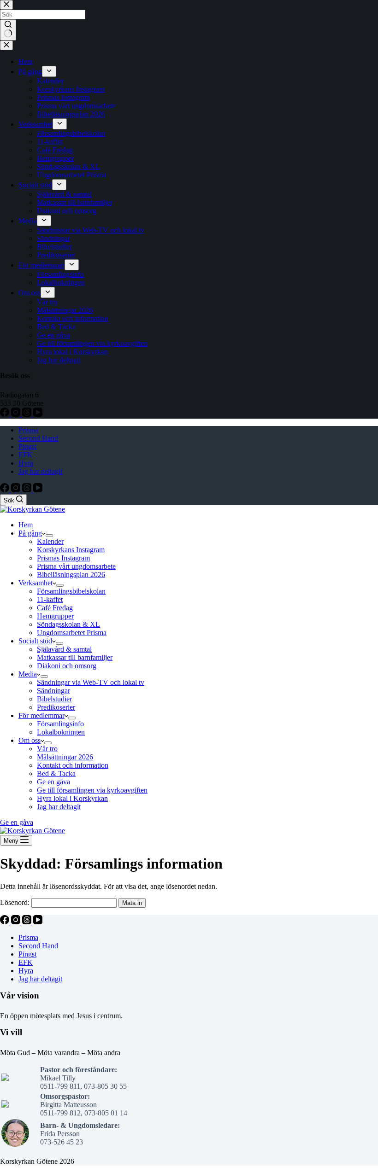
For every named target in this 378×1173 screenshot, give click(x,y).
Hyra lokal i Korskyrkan (72, 798)
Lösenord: (15, 902)
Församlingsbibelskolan (71, 591)
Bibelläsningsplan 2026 (71, 574)
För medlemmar (41, 715)
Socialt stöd (35, 641)
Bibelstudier (54, 699)
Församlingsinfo (60, 724)
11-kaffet (50, 599)
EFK (25, 455)
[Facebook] (5, 490)
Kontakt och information (72, 765)
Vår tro (47, 749)
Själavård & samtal (64, 649)
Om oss (29, 740)
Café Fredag (55, 608)
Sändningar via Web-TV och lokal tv (90, 682)
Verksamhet (35, 583)
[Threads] (27, 490)
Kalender (50, 541)
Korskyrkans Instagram (71, 550)
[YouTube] (37, 490)
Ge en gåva (53, 782)
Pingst (27, 446)
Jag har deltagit (40, 471)
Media (27, 674)
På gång (30, 533)
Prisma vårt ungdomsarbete (76, 566)
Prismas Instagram (63, 558)
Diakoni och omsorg (66, 666)
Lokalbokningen (61, 732)
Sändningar (53, 690)
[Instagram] (16, 490)
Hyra (25, 463)
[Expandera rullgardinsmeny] (49, 535)
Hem (25, 525)
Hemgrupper (55, 616)
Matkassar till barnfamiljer (74, 657)
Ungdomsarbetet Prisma (71, 632)
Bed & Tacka (56, 773)
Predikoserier (56, 707)
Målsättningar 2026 (65, 757)
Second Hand (38, 438)
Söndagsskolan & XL (68, 624)
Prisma (28, 430)
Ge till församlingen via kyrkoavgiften (92, 790)
